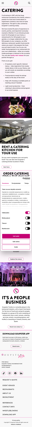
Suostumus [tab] (5, 183)
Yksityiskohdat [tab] (16, 183)
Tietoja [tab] (26, 183)
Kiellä (16, 247)
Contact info (9, 407)
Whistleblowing (10, 411)
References (8, 403)
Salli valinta (16, 241)
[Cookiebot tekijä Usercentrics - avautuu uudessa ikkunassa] (23, 178)
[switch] (27, 218)
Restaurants (8, 389)
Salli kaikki (16, 236)
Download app (9, 415)
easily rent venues (17, 55)
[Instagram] (10, 373)
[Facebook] (15, 373)
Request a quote (10, 380)
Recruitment (8, 397)
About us (7, 393)
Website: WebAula (16, 424)
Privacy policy (16, 420)
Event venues (9, 385)
